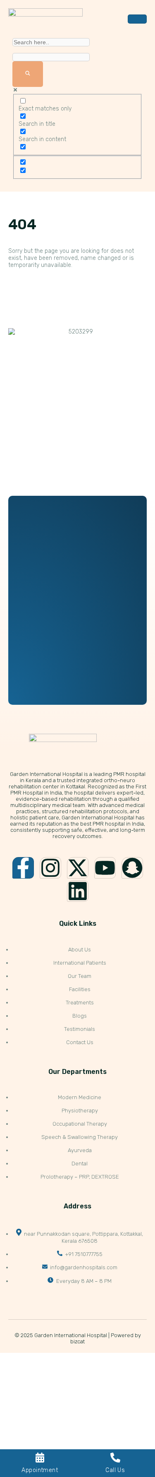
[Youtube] (105, 868)
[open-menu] (137, 19)
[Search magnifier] (27, 74)
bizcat (77, 1341)
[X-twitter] (77, 868)
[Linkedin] (77, 891)
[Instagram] (50, 868)
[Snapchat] (132, 868)
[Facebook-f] (23, 868)
